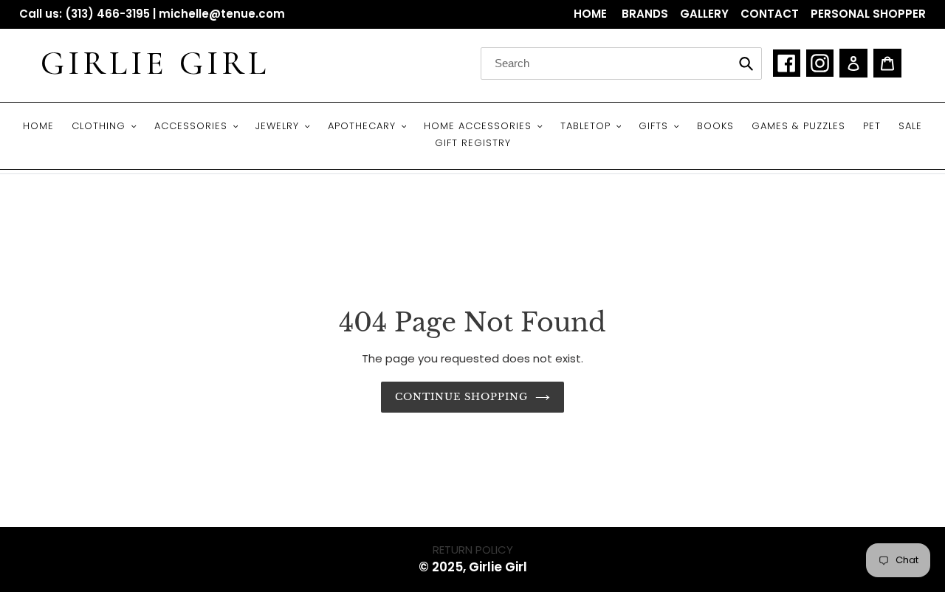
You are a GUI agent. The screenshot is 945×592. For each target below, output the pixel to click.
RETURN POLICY (473, 549)
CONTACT (769, 13)
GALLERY (704, 13)
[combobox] (621, 63)
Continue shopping (462, 396)
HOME (592, 13)
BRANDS (645, 13)
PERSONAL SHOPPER (868, 13)
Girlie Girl (155, 63)
